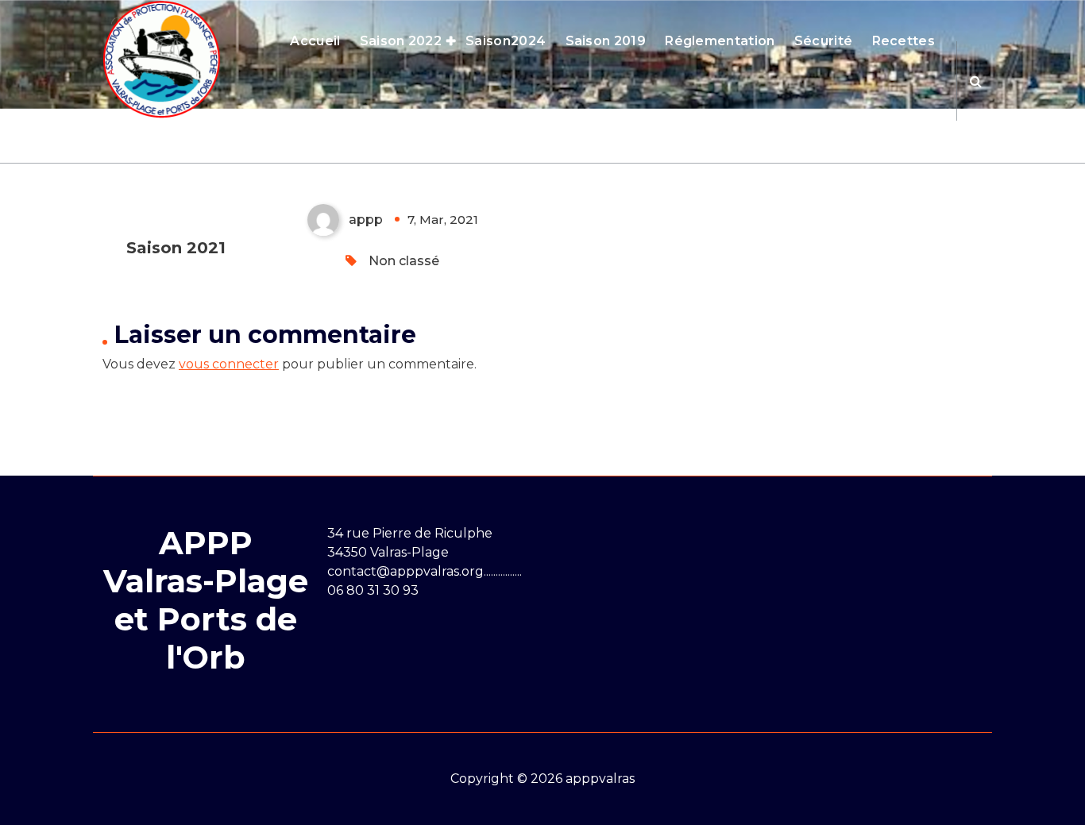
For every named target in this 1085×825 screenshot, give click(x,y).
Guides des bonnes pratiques (761, 120)
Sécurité (823, 40)
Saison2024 (505, 40)
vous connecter (229, 364)
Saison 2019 (606, 40)
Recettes (903, 40)
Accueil (315, 40)
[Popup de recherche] (976, 81)
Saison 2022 (401, 40)
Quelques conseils (581, 120)
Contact (907, 120)
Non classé (404, 260)
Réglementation (719, 40)
